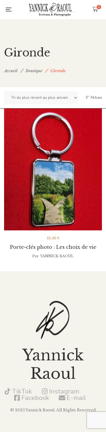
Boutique (34, 70)
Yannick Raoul (57, 256)
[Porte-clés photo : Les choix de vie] (53, 169)
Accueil (11, 70)
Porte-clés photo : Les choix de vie (53, 247)
